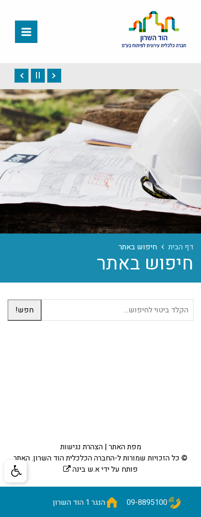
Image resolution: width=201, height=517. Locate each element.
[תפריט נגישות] (15, 471)
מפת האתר (125, 447)
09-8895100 (147, 502)
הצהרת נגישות (81, 447)
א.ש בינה (81, 469)
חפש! (24, 310)
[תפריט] (26, 32)
